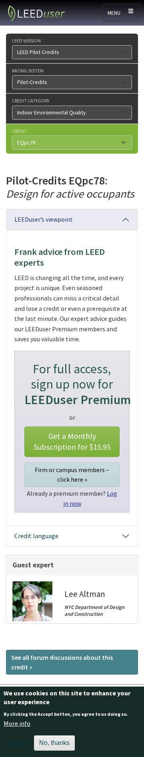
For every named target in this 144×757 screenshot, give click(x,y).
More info (17, 723)
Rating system (28, 70)
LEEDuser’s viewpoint (43, 219)
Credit (19, 131)
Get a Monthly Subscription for (72, 441)
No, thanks (54, 742)
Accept (18, 743)
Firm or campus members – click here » (72, 474)
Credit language (36, 536)
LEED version (26, 40)
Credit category (30, 100)
